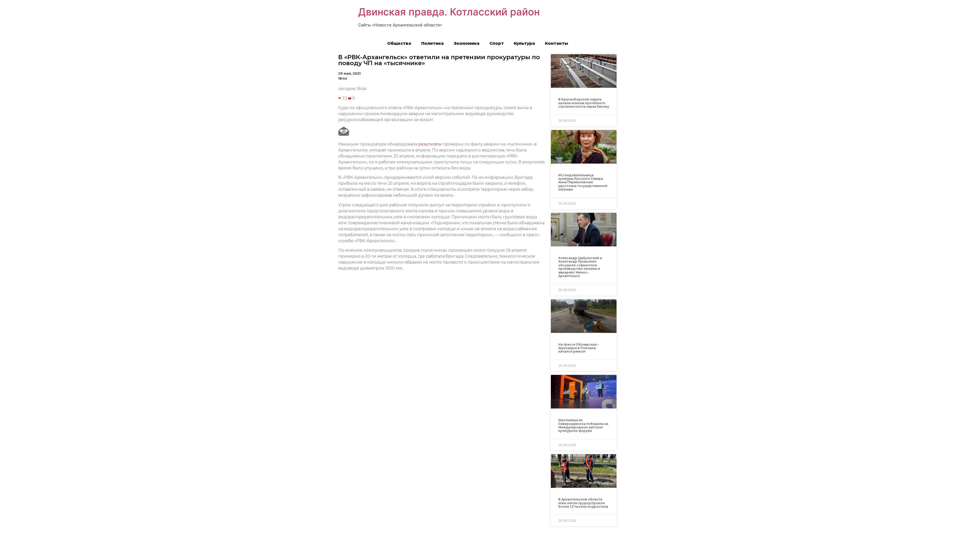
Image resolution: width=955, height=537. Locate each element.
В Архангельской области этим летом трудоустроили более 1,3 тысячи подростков (583, 502)
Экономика (466, 43)
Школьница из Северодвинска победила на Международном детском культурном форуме (583, 425)
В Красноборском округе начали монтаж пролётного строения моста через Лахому (583, 102)
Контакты (556, 43)
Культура (524, 43)
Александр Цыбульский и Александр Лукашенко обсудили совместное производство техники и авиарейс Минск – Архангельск (580, 267)
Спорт (496, 43)
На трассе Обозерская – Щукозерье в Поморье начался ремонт (578, 348)
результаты (429, 144)
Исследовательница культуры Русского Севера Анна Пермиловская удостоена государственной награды (582, 182)
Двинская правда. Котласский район (449, 12)
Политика (432, 43)
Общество (399, 43)
